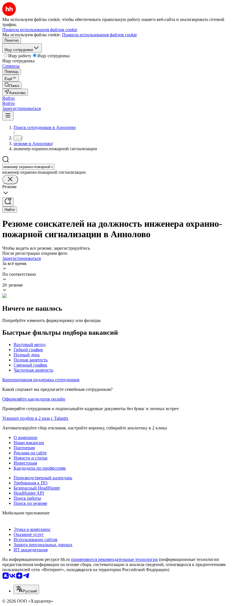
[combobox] (28, 167)
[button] (8, 98)
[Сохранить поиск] (8, 202)
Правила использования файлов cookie (99, 34)
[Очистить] (10, 179)
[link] (12, 85)
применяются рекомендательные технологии (114, 559)
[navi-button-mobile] (8, 115)
